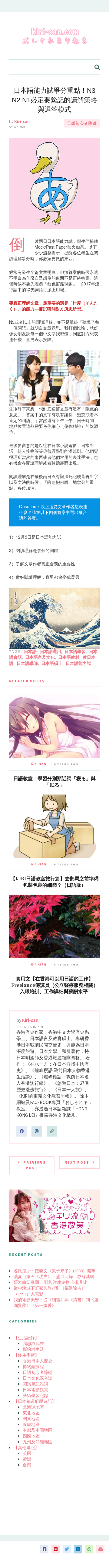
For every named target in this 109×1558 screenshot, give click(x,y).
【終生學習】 (26, 1355)
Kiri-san (22, 121)
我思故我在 (33, 1343)
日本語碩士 (51, 663)
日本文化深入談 (37, 1378)
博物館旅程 (33, 1366)
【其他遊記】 (26, 1447)
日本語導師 (27, 663)
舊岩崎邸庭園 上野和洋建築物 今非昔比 (51, 1282)
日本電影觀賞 (35, 1389)
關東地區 (31, 1418)
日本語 (30, 651)
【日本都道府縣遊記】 (35, 1401)
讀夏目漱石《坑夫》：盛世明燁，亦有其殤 (54, 1276)
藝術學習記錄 (35, 1395)
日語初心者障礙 (82, 123)
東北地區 (31, 1413)
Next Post (76, 1162)
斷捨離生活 (33, 1349)
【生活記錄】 (26, 1337)
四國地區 (31, 1436)
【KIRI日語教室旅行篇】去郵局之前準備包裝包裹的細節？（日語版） (55, 882)
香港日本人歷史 (37, 1361)
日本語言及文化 (40, 657)
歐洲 (27, 1459)
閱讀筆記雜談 (35, 1384)
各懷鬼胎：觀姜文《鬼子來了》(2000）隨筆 (54, 1270)
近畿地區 (31, 1424)
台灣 (27, 1465)
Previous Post (34, 1165)
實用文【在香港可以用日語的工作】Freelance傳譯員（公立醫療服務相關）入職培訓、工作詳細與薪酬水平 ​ (54, 985)
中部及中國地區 (37, 1430)
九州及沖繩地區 (37, 1441)
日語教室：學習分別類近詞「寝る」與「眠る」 (54, 782)
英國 (27, 1453)
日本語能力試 (78, 663)
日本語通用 (50, 651)
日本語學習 (75, 651)
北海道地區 (33, 1407)
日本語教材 (68, 657)
